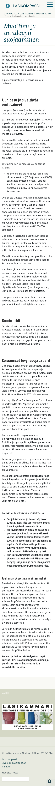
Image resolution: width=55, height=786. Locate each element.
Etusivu (8, 14)
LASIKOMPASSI (26, 6)
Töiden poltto (43, 14)
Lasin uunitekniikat (24, 14)
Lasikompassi (9, 759)
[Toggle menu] (50, 4)
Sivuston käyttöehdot (14, 762)
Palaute (6, 766)
